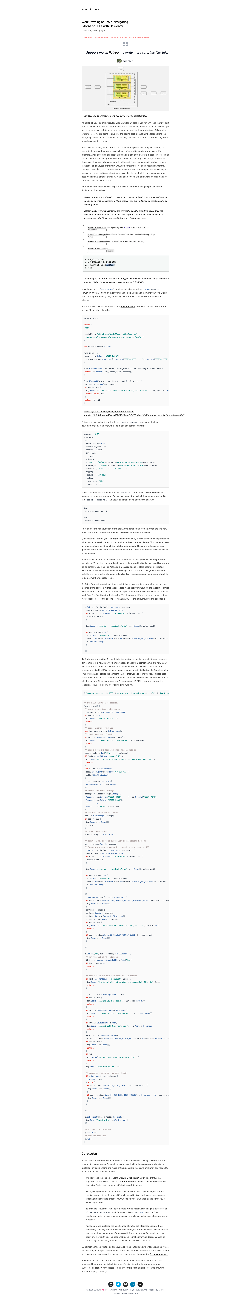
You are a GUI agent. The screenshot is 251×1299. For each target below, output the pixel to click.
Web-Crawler (101, 37)
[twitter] (118, 1284)
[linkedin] (132, 1284)
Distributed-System (139, 37)
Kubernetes (87, 37)
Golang (114, 37)
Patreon (114, 52)
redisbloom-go (128, 306)
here (103, 126)
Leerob (162, 1290)
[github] (110, 1284)
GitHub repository (159, 1254)
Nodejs (123, 37)
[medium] (125, 1284)
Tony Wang (112, 1290)
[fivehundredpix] (140, 1284)
